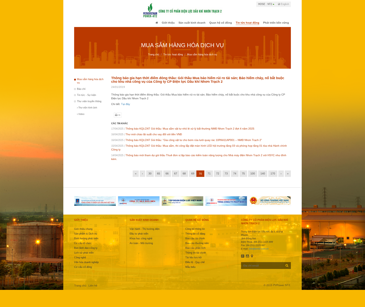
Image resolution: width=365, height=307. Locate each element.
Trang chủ (80, 288)
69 (192, 176)
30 (150, 176)
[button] (149, 24)
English (284, 4)
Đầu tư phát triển (139, 236)
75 (243, 176)
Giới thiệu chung (83, 231)
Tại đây (125, 106)
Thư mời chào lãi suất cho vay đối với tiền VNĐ (146, 136)
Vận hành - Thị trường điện (144, 231)
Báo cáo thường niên (197, 245)
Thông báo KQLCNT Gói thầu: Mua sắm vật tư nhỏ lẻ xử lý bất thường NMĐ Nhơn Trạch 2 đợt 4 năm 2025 (182, 131)
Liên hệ (92, 288)
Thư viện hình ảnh (87, 110)
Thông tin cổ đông (195, 236)
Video (81, 116)
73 (226, 176)
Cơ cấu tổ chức (83, 245)
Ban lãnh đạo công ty (86, 250)
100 (252, 176)
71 (209, 176)
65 (158, 176)
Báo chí (81, 91)
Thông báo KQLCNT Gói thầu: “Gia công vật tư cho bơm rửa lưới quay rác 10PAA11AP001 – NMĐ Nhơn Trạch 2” (186, 142)
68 (184, 176)
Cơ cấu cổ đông (83, 269)
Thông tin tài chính (195, 255)
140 (262, 176)
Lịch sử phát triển (84, 255)
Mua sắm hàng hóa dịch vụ (90, 83)
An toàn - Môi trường (141, 245)
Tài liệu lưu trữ (193, 260)
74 (234, 176)
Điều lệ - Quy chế (195, 264)
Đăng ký (287, 268)
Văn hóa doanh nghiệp (86, 264)
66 (167, 176)
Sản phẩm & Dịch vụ (85, 236)
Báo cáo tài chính (195, 241)
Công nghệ (80, 260)
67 (175, 176)
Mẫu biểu (190, 269)
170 (273, 176)
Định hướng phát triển (86, 241)
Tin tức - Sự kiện (86, 97)
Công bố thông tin (195, 231)
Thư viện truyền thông (89, 104)
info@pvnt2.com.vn (259, 251)
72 (217, 176)
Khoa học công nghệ (141, 241)
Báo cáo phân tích (195, 250)
